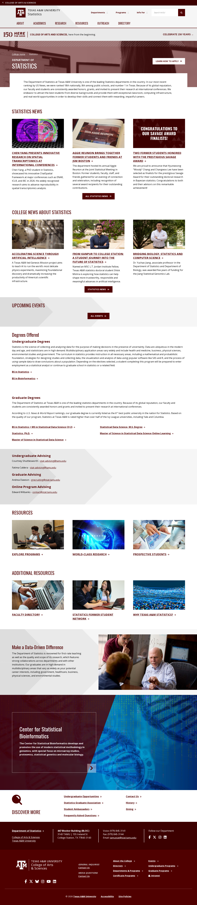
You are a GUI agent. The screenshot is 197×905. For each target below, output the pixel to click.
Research (60, 23)
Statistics (35, 14)
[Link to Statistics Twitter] (154, 837)
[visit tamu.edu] (22, 865)
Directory (124, 23)
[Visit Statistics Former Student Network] (98, 594)
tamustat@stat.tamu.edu (123, 837)
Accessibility (107, 896)
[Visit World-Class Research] (98, 534)
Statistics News (97, 289)
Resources (81, 23)
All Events (97, 316)
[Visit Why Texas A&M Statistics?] (159, 594)
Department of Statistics (26, 830)
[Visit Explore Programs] (38, 534)
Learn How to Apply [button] (167, 61)
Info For (141, 12)
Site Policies (125, 896)
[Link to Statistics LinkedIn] (165, 837)
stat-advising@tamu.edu (53, 461)
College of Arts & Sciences (26, 837)
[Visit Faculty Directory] (38, 594)
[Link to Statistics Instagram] (159, 837)
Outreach (103, 23)
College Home (18, 54)
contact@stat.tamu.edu (44, 492)
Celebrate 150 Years (177, 34)
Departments (98, 12)
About (20, 23)
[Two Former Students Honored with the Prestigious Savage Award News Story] (159, 133)
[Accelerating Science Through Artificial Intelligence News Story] (38, 234)
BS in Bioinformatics (23, 378)
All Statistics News (97, 196)
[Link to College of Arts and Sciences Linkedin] (54, 881)
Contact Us (84, 867)
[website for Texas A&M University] (21, 12)
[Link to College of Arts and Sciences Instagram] (42, 881)
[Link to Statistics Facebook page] (150, 837)
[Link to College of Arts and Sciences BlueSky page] (37, 881)
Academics (39, 23)
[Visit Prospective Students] (159, 534)
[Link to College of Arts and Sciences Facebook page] (26, 881)
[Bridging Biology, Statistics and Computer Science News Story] (159, 234)
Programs (121, 12)
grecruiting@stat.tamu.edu (45, 479)
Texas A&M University (24, 840)
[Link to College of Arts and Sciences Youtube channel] (49, 881)
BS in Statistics (20, 371)
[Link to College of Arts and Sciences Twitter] (31, 881)
